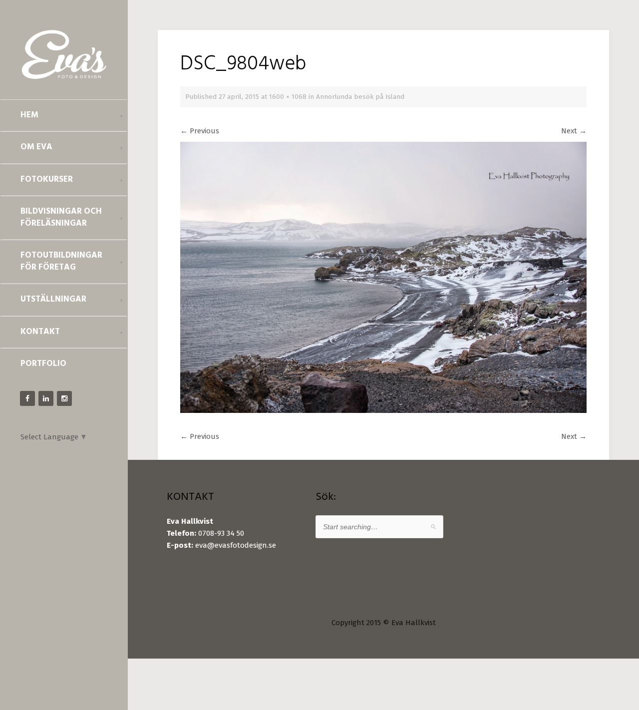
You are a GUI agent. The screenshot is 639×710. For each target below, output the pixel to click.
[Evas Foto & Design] (63, 54)
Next (574, 130)
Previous (199, 130)
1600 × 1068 (288, 96)
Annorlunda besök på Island (360, 96)
